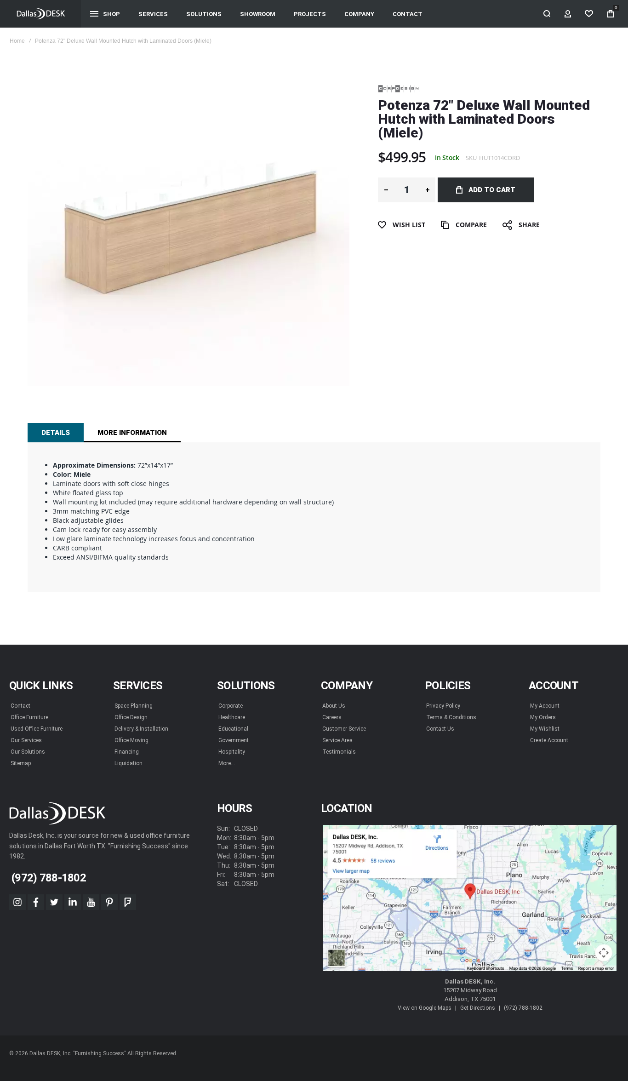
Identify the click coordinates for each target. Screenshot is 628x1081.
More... (226, 763)
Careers (332, 717)
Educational (233, 729)
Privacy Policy (443, 706)
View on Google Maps (424, 1008)
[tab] (56, 432)
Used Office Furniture (37, 729)
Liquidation (128, 763)
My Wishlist (544, 729)
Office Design (131, 717)
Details (55, 433)
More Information (132, 433)
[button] (386, 189)
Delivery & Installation (141, 729)
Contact (20, 706)
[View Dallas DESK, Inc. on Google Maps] (470, 898)
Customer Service (344, 729)
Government (233, 740)
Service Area (337, 740)
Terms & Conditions (451, 717)
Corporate (230, 706)
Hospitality (231, 752)
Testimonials (339, 752)
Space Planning (133, 706)
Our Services (26, 740)
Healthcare (231, 717)
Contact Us (440, 729)
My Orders (543, 717)
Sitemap (21, 763)
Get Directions (477, 1008)
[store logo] (41, 13)
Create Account (549, 740)
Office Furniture (29, 717)
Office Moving (131, 740)
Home (17, 41)
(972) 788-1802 (523, 1008)
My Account (544, 706)
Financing (126, 752)
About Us (333, 706)
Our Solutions (28, 752)
